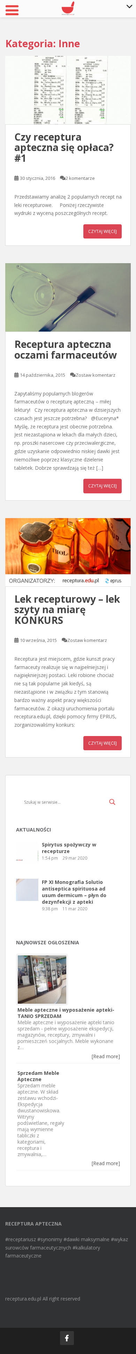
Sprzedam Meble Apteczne (38, 1076)
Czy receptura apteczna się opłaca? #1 (64, 147)
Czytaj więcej (102, 231)
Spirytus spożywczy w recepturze (69, 847)
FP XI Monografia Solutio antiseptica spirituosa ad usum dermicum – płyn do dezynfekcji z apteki (74, 892)
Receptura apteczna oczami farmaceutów (65, 349)
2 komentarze (80, 178)
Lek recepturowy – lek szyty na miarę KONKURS (67, 609)
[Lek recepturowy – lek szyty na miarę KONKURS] (68, 552)
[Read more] (106, 1056)
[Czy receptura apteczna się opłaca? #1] (68, 90)
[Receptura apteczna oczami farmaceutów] (68, 297)
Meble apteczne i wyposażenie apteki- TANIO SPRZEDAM (65, 1012)
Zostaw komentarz (95, 375)
